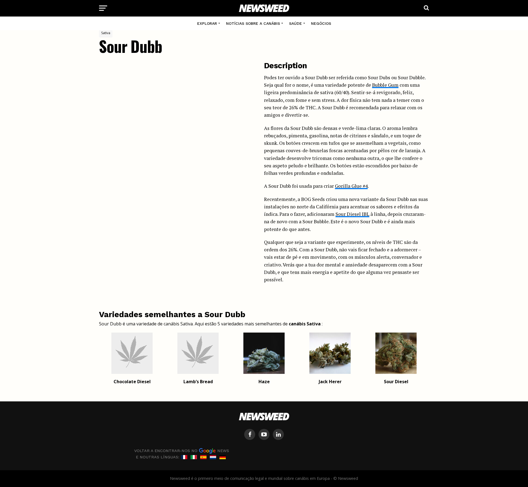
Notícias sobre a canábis (253, 23)
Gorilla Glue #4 (351, 186)
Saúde (295, 23)
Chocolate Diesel (132, 382)
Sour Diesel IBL (352, 214)
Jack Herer (330, 382)
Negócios (321, 23)
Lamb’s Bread (198, 382)
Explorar (207, 23)
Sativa (105, 33)
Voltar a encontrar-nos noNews (181, 450)
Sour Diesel (396, 382)
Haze (264, 382)
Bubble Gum (385, 85)
